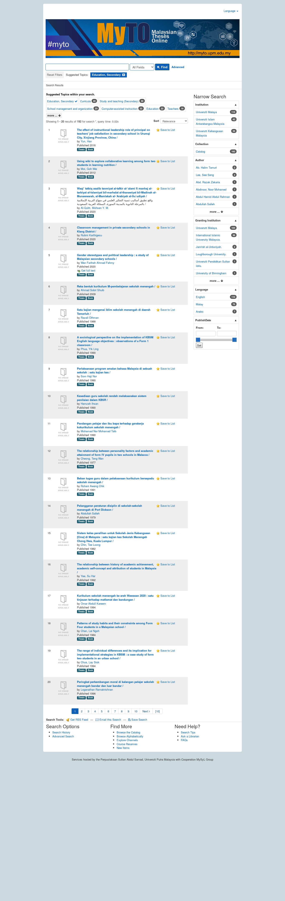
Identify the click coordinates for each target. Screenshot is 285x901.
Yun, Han (86, 141)
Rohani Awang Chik (92, 486)
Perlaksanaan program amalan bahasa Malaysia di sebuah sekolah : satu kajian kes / (114, 370)
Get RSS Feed (78, 720)
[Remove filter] (123, 75)
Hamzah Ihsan (89, 404)
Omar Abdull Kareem (93, 603)
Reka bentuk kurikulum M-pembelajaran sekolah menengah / (116, 286)
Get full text (87, 270)
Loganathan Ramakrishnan (97, 689)
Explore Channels (127, 740)
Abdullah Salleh (90, 513)
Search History (61, 732)
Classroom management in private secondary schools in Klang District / (113, 229)
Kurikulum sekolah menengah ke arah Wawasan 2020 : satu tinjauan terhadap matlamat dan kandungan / (115, 598)
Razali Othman (90, 318)
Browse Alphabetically (130, 736)
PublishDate (203, 320)
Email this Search (110, 720)
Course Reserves (127, 744)
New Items (123, 748)
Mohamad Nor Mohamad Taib (98, 431)
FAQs (184, 740)
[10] (157, 711)
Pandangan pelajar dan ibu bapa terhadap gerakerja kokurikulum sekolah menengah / (110, 425)
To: (219, 328)
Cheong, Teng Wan (92, 458)
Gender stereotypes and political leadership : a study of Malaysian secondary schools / (113, 257)
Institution (201, 104)
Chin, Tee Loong (90, 545)
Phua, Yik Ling (89, 349)
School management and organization (70, 109)
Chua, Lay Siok (90, 662)
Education (152, 109)
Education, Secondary (61, 101)
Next (145, 711)
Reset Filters (54, 75)
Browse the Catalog (128, 732)
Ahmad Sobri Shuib (92, 290)
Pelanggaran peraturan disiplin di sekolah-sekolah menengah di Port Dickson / (109, 508)
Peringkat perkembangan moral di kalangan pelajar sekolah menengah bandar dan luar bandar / (115, 684)
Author (199, 160)
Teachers (173, 109)
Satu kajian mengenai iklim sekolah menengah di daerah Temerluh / (113, 312)
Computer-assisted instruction (119, 109)
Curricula (85, 101)
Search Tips (188, 732)
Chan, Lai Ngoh (90, 631)
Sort (156, 121)
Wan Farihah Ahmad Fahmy (97, 263)
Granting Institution (208, 220)
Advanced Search (63, 736)
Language (230, 11)
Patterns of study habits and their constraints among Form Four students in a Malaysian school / (115, 625)
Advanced (178, 67)
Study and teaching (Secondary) (119, 101)
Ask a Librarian (190, 736)
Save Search (139, 720)
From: (200, 328)
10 (135, 711)
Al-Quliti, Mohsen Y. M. (95, 208)
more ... (52, 115)
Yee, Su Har (88, 576)
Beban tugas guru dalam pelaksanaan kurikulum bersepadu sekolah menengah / (115, 480)
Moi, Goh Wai (89, 169)
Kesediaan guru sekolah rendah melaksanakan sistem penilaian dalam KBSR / (111, 398)
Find (164, 67)
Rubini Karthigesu (91, 235)
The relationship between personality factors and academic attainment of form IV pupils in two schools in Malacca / (115, 453)
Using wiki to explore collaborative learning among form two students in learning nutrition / (116, 163)
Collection (201, 144)
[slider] (198, 340)
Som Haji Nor (89, 376)
